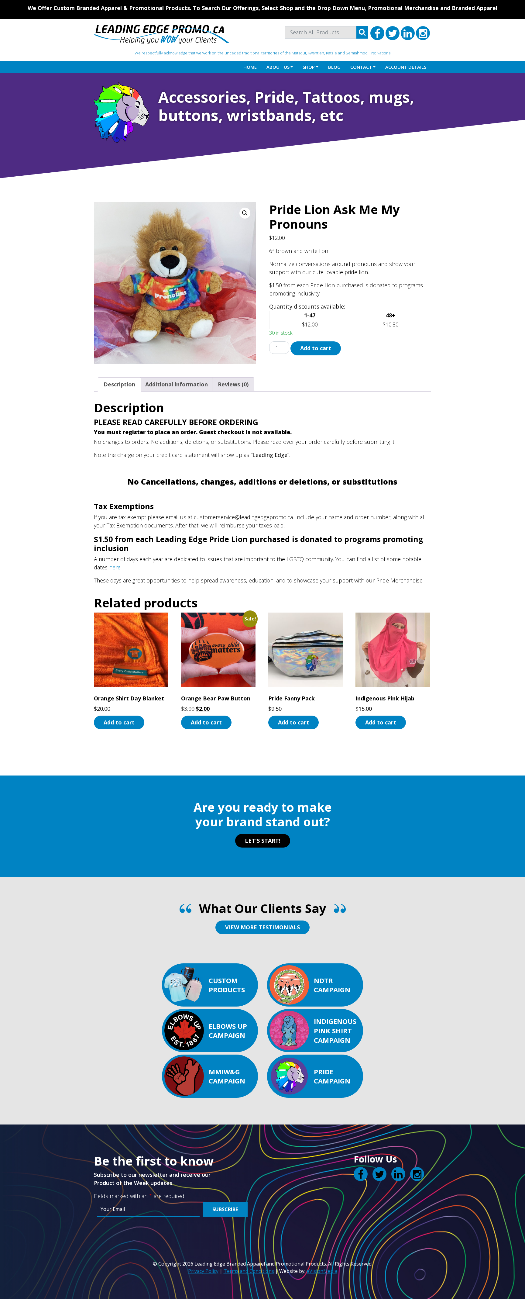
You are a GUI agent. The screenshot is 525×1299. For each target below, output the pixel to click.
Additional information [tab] (176, 384)
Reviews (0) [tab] (233, 384)
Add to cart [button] (119, 722)
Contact (361, 67)
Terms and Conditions (249, 1271)
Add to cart (315, 348)
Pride (274, 97)
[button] (244, 213)
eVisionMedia (322, 1271)
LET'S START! (262, 840)
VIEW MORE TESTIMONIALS (262, 927)
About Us (278, 67)
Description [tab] (119, 384)
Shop (309, 67)
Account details (405, 67)
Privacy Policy (203, 1271)
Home (250, 67)
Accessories (202, 97)
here (115, 567)
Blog (334, 67)
